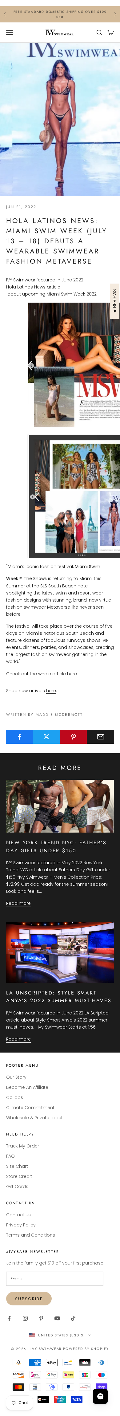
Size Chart (17, 1166)
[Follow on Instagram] (25, 1318)
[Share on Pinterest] (73, 736)
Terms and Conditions (30, 1235)
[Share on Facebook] (19, 736)
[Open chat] (100, 1396)
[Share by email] (100, 736)
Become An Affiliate (27, 1087)
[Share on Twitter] (46, 736)
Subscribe (29, 1299)
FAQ (10, 1156)
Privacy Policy (21, 1225)
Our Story (16, 1077)
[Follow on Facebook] (9, 1318)
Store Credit (19, 1176)
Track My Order (22, 1146)
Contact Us (18, 1215)
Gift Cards (17, 1186)
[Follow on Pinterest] (41, 1318)
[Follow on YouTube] (57, 1318)
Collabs (14, 1097)
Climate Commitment (30, 1107)
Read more (18, 903)
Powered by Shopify (86, 1348)
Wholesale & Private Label (34, 1118)
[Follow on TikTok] (73, 1318)
